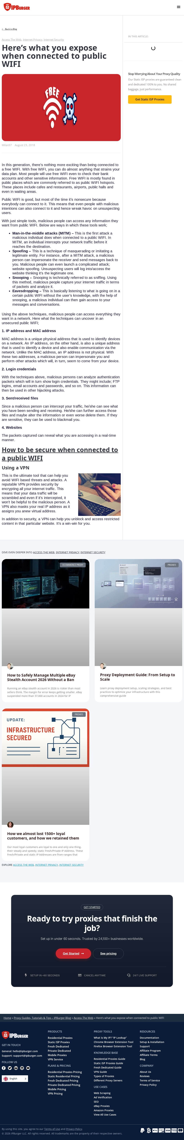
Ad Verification (103, 1097)
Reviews (145, 1076)
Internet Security (54, 39)
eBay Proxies (102, 1106)
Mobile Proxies (57, 1055)
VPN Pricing (55, 1093)
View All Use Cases (105, 1114)
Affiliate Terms (149, 1055)
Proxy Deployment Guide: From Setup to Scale (137, 677)
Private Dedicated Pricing (64, 1085)
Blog (142, 1059)
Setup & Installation (152, 1042)
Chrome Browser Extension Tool (113, 1042)
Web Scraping (102, 1093)
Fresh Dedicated (58, 1046)
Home (7, 1018)
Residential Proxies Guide (109, 1059)
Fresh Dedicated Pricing (63, 1080)
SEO (96, 1101)
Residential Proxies (60, 1038)
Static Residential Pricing (64, 1076)
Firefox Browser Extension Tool (113, 1046)
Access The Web (11, 39)
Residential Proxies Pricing (65, 1072)
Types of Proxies (104, 1076)
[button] (92, 907)
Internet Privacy (32, 39)
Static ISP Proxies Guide (108, 1063)
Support (145, 1046)
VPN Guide (100, 1072)
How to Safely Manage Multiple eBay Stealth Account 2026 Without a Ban (41, 677)
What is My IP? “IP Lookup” (110, 1037)
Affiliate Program (150, 1050)
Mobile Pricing (57, 1089)
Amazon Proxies (104, 1110)
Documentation (149, 1037)
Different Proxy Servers (108, 1080)
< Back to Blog (9, 29)
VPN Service (55, 1059)
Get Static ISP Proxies (149, 99)
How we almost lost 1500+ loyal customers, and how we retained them (43, 836)
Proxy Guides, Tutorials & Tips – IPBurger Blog (42, 1018)
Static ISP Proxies (59, 1042)
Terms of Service (150, 1080)
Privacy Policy (148, 1084)
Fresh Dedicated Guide (107, 1067)
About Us (145, 1072)
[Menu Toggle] (178, 7)
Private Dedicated (59, 1050)
